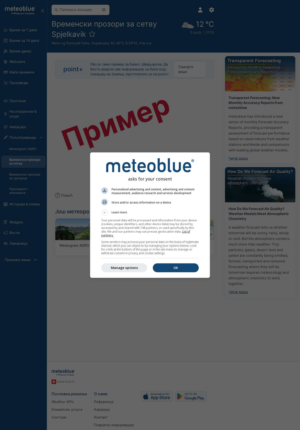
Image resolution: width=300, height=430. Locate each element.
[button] (150, 212)
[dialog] (150, 215)
